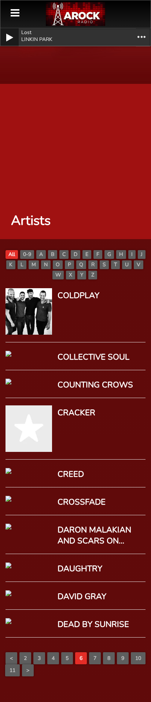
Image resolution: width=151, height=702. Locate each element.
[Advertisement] (75, 123)
